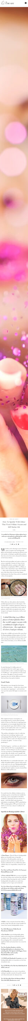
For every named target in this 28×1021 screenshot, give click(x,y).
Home (11, 519)
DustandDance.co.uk (7, 872)
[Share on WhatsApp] (18, 544)
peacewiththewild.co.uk (14, 890)
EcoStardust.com (6, 955)
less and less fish (10, 730)
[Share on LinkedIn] (14, 544)
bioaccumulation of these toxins (11, 635)
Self (14, 519)
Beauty (16, 519)
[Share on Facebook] (9, 544)
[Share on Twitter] (12, 544)
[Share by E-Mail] (16, 544)
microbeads (19, 748)
